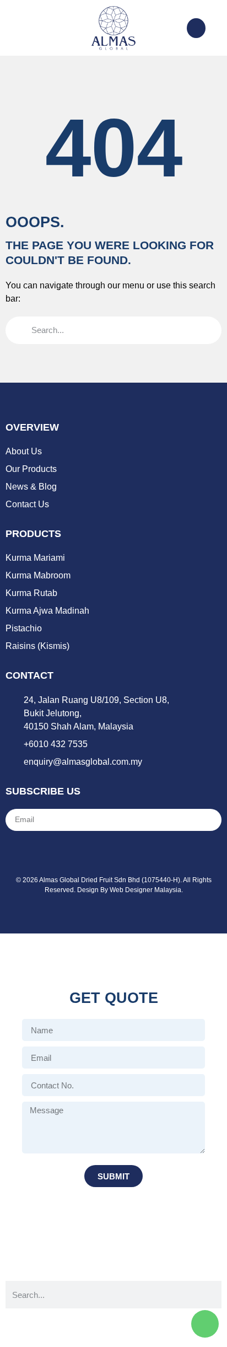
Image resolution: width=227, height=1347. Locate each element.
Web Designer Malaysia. (146, 890)
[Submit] (200, 820)
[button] (13, 28)
